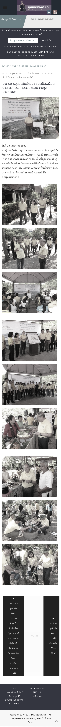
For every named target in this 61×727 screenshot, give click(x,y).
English (37, 692)
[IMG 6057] (30, 118)
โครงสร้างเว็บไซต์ (14, 692)
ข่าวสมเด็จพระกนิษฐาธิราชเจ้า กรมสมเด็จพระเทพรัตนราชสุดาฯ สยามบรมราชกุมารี (31, 32)
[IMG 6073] (30, 428)
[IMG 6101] (30, 564)
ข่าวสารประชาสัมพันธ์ (14, 46)
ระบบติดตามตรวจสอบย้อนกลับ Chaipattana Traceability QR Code (30, 53)
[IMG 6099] (30, 520)
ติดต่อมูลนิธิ (14, 696)
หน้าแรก (5, 65)
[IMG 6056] (30, 292)
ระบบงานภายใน (37, 688)
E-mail (14, 688)
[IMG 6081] (30, 476)
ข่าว (14, 65)
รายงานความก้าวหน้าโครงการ (42, 46)
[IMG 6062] (30, 340)
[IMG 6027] (30, 204)
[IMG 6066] (30, 384)
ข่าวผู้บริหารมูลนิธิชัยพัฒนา (23, 40)
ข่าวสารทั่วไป (45, 40)
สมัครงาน (37, 696)
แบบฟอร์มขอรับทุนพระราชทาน (14, 701)
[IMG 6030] (30, 248)
